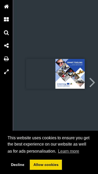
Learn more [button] (68, 151)
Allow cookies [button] (46, 165)
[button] (6, 6)
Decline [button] (17, 165)
